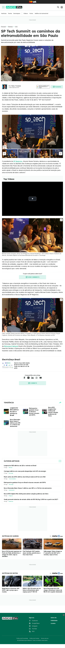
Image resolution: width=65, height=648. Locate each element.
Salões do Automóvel (41, 13)
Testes (10, 13)
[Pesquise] (58, 7)
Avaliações (11, 490)
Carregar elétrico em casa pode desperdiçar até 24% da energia (25, 471)
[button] (4, 153)
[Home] (14, 7)
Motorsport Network (11, 346)
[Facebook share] (24, 378)
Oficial (10, 467)
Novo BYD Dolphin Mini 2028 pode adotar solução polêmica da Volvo (26, 494)
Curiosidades (12, 478)
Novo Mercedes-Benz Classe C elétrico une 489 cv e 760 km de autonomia (27, 488)
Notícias (4, 13)
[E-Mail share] (41, 378)
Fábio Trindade (16, 86)
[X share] (28, 378)
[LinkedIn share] (32, 378)
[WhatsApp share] (37, 378)
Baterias (11, 501)
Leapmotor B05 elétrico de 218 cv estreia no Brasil (20, 465)
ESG (16, 26)
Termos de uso (44, 638)
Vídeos (26, 13)
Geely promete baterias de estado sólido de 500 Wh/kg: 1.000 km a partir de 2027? (31, 499)
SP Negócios (17, 161)
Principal (3, 26)
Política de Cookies (34, 638)
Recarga (11, 473)
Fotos (31, 13)
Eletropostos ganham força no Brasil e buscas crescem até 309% (25, 482)
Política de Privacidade (22, 638)
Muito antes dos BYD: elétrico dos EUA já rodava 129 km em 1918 (24, 477)
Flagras (11, 495)
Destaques (16, 13)
